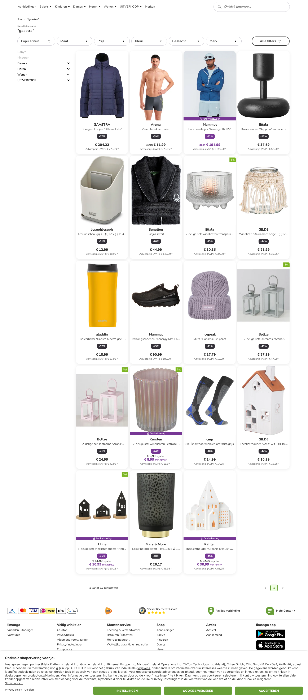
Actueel (211, 630)
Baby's (161, 635)
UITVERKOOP (26, 80)
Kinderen (162, 640)
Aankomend (214, 635)
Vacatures (13, 635)
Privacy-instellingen (70, 644)
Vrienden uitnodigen (20, 630)
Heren (21, 69)
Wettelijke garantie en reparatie (127, 644)
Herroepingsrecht (118, 640)
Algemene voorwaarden (72, 640)
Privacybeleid (65, 635)
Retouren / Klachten (120, 635)
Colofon (62, 630)
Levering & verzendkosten (124, 630)
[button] (27, 7)
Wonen (22, 75)
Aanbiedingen (165, 630)
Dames (22, 63)
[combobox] (252, 6)
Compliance (64, 649)
